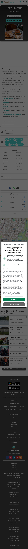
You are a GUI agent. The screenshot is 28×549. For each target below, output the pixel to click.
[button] (14, 269)
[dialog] (14, 274)
